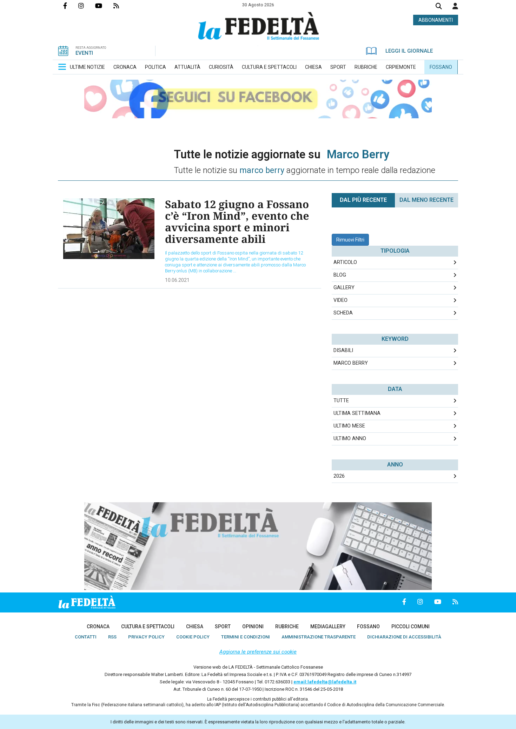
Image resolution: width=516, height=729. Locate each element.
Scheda (343, 313)
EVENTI (84, 53)
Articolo (345, 262)
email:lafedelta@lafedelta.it (324, 681)
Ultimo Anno (349, 439)
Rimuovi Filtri (350, 240)
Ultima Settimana (357, 413)
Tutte (341, 401)
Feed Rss (121, 5)
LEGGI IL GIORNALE (409, 51)
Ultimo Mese (349, 426)
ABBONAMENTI (435, 20)
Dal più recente (363, 200)
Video (340, 300)
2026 (339, 476)
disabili (343, 350)
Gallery (344, 288)
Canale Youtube (104, 5)
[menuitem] (87, 67)
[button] (455, 6)
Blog (339, 275)
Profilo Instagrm (86, 5)
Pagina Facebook (70, 5)
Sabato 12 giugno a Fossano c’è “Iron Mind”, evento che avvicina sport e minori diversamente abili (237, 221)
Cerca (439, 6)
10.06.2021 (177, 280)
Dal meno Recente (426, 200)
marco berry (350, 363)
